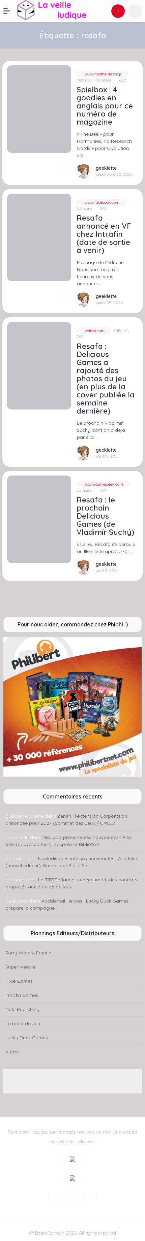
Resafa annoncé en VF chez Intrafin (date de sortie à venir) (104, 234)
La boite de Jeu (22, 1023)
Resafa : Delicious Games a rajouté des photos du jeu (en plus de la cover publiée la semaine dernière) (106, 378)
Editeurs (84, 208)
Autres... (14, 1052)
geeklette (106, 168)
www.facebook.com (101, 202)
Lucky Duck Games (26, 1038)
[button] (10, 11)
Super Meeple (20, 967)
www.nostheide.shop (102, 73)
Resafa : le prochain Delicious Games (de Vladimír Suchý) (105, 516)
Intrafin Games (21, 995)
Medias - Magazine (94, 80)
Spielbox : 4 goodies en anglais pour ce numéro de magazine (105, 106)
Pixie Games (19, 981)
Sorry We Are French (28, 953)
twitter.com (94, 330)
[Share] (12, 70)
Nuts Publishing (22, 1009)
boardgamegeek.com (103, 484)
